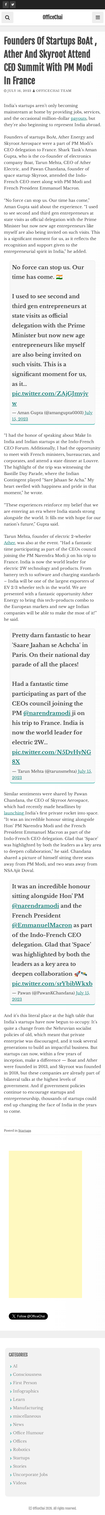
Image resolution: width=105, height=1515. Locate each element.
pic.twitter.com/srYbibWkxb (52, 983)
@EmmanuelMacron (42, 925)
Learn (19, 1399)
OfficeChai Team (54, 91)
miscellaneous (27, 1416)
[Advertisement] (45, 1224)
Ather (9, 542)
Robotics (21, 1449)
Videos (19, 1482)
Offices (20, 1441)
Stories (19, 1466)
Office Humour (28, 1432)
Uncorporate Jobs (30, 1474)
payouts (78, 118)
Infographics (26, 1391)
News (18, 1424)
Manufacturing (28, 1407)
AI (15, 1366)
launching (14, 813)
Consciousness (27, 1374)
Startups (24, 1130)
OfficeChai (53, 17)
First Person (25, 1382)
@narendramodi (47, 713)
